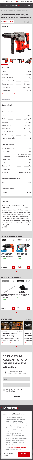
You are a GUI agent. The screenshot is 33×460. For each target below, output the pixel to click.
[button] (25, 5)
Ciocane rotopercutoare (23, 10)
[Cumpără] (13, 267)
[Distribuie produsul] (31, 22)
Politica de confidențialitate (18, 447)
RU (31, 5)
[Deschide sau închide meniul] (2, 5)
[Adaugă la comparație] (28, 22)
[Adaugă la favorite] (24, 22)
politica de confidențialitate (14, 390)
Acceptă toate (23, 454)
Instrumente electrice (9, 10)
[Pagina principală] (13, 5)
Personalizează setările (8, 454)
